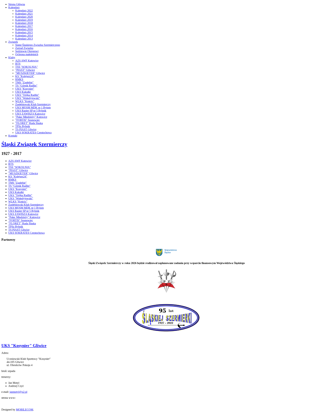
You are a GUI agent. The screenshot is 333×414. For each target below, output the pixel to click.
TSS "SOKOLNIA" (26, 66)
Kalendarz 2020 (24, 16)
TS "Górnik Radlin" (26, 85)
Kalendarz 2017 (24, 26)
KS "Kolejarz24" (24, 76)
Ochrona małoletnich (26, 54)
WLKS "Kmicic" (24, 101)
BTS (17, 63)
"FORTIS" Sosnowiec (27, 120)
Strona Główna (16, 4)
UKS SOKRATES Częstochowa (33, 132)
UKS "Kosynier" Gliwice (23, 345)
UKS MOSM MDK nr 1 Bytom (33, 107)
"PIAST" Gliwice (25, 69)
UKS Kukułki (23, 91)
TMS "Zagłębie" (24, 82)
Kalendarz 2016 (24, 29)
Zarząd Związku (24, 48)
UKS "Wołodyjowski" (27, 98)
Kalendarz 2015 (24, 32)
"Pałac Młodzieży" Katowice (31, 116)
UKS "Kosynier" (24, 88)
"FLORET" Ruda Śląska (29, 123)
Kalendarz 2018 (24, 23)
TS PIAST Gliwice (25, 129)
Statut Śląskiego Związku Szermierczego (37, 44)
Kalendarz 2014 (24, 35)
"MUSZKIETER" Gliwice (30, 73)
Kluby (11, 57)
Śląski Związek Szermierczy (34, 144)
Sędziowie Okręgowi (27, 51)
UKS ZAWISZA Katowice (30, 113)
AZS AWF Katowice (27, 60)
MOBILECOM (24, 409)
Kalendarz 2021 (24, 13)
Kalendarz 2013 (24, 38)
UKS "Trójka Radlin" (27, 95)
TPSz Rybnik (22, 126)
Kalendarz (14, 7)
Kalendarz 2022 (24, 10)
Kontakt (12, 135)
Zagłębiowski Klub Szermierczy (33, 104)
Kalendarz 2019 (24, 19)
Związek (13, 41)
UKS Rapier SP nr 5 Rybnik (30, 110)
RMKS (19, 79)
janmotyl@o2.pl (18, 391)
